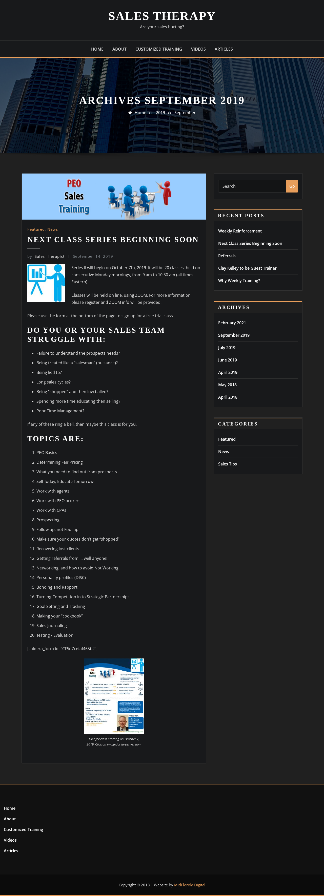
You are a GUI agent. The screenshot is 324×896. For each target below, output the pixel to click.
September (185, 112)
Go (292, 186)
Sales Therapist (46, 256)
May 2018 (227, 385)
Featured (36, 229)
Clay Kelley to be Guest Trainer (247, 268)
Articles (224, 49)
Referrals (227, 256)
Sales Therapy (162, 16)
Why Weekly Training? (239, 280)
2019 (160, 112)
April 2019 (227, 372)
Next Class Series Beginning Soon (113, 239)
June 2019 (227, 360)
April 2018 (227, 397)
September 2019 (234, 335)
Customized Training (158, 49)
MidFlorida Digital (189, 884)
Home (97, 49)
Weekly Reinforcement (240, 231)
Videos (198, 49)
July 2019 (226, 347)
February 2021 (232, 323)
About (119, 49)
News (52, 229)
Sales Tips (227, 464)
